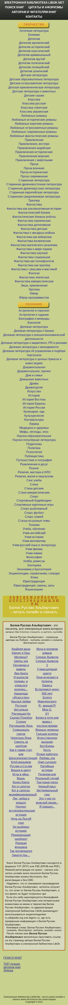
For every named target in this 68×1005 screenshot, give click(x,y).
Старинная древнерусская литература (34, 188)
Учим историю (34, 536)
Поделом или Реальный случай (47, 776)
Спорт (34, 496)
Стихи (34, 484)
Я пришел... (47, 806)
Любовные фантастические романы (34, 135)
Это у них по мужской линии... (47, 800)
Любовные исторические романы (34, 119)
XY (47, 713)
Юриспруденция (34, 581)
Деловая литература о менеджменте (34, 347)
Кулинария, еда (34, 411)
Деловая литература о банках (34, 330)
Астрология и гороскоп (34, 310)
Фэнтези (34, 273)
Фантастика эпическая (34, 277)
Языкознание (34, 589)
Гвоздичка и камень (21, 667)
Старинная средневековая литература (34, 196)
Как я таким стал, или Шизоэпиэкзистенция (21, 754)
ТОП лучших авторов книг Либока (12, 967)
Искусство (34, 391)
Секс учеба (34, 480)
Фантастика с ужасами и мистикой (34, 269)
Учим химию (34, 553)
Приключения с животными (34, 160)
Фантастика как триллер (34, 265)
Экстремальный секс (47, 792)
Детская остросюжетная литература (34, 83)
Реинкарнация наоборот (21, 836)
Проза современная (34, 176)
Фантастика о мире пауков (34, 249)
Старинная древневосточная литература (34, 184)
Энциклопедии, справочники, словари (34, 573)
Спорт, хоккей (34, 516)
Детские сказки (34, 95)
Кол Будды (47, 746)
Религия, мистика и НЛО (34, 472)
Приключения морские (34, 156)
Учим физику (34, 549)
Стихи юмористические (34, 492)
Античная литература (34, 30)
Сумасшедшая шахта (47, 671)
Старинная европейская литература (34, 192)
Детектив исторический (34, 47)
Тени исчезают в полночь (47, 679)
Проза (34, 164)
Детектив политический (34, 63)
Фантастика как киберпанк (34, 236)
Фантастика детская (34, 228)
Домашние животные (34, 379)
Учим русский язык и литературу (34, 545)
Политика (34, 448)
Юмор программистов (34, 297)
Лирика (34, 423)
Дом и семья (34, 375)
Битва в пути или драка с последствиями (47, 721)
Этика (34, 577)
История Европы (34, 403)
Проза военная (34, 168)
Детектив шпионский (34, 71)
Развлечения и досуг (34, 464)
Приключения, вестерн (34, 143)
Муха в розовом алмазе (47, 650)
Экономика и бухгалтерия (34, 569)
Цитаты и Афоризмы (45, 7)
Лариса (47, 685)
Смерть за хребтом (21, 743)
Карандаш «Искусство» (21, 695)
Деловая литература (34, 326)
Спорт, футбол (34, 512)
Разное (34, 468)
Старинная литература (34, 180)
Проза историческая (34, 172)
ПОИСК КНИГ (12, 957)
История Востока (34, 399)
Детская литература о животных (34, 91)
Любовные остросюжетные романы (34, 127)
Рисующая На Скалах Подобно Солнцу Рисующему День (21, 719)
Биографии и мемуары (34, 318)
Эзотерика (34, 565)
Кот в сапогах (21, 786)
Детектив (34, 38)
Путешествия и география (34, 460)
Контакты (34, 16)
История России (34, 407)
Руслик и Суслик (21, 766)
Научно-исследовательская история (21, 810)
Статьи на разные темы (34, 520)
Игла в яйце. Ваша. (21, 776)
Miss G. (47, 709)
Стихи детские (34, 488)
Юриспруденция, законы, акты (34, 585)
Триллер (34, 200)
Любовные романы (34, 115)
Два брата (21, 673)
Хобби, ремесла (34, 561)
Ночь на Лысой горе (21, 820)
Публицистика (34, 456)
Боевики (34, 34)
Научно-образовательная (34, 435)
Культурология (34, 415)
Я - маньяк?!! (47, 705)
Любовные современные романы (34, 131)
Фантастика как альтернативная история (34, 208)
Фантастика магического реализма (34, 245)
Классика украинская (34, 111)
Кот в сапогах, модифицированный (21, 792)
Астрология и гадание (34, 314)
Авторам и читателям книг (34, 12)
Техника (34, 524)
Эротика (34, 289)
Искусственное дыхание (47, 739)
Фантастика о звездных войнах (34, 232)
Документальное (34, 367)
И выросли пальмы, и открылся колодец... (21, 683)
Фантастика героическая (34, 220)
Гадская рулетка (47, 733)
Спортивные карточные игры (34, 504)
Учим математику (34, 540)
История (34, 395)
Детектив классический (34, 50)
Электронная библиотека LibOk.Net (34, 2)
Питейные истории (47, 768)
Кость (47, 750)
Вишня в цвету (21, 770)
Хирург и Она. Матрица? (21, 654)
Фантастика (34, 204)
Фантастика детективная (34, 224)
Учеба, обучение (34, 528)
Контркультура (34, 419)
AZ (36, 603)
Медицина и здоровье (34, 427)
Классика (34, 99)
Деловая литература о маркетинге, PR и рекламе (34, 342)
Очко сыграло (47, 762)
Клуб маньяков (21, 762)
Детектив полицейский (34, 67)
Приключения (34, 139)
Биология (34, 322)
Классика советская (34, 107)
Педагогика (34, 444)
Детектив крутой (34, 59)
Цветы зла (21, 661)
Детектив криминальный (34, 54)
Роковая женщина (21, 845)
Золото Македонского (47, 699)
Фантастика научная (34, 253)
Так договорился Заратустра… (21, 853)
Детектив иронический (34, 42)
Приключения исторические (34, 152)
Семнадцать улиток (21, 731)
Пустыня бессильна (21, 707)
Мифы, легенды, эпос (34, 431)
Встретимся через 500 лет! (47, 691)
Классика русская (34, 103)
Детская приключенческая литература (34, 87)
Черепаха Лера (21, 737)
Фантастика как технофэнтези (34, 261)
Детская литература (34, 75)
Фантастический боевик (34, 212)
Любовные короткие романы (34, 123)
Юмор (34, 293)
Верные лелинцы (47, 729)
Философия (34, 557)
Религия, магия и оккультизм (34, 476)
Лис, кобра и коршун (21, 800)
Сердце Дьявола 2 (47, 663)
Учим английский (34, 533)
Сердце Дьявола (47, 657)
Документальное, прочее (34, 371)
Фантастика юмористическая (34, 281)
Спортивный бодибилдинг (34, 500)
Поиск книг (14, 7)
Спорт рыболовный (34, 508)
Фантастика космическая (34, 240)
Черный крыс (47, 786)
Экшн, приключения (34, 285)
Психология (34, 452)
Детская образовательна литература (34, 79)
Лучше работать (47, 754)
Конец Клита (21, 782)
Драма (34, 383)
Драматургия (34, 387)
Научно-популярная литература (34, 439)
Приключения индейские (34, 148)
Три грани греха (47, 782)
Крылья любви (21, 701)
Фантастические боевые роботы (34, 216)
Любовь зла (47, 758)
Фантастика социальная (34, 257)
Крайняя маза (21, 649)
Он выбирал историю (21, 828)
